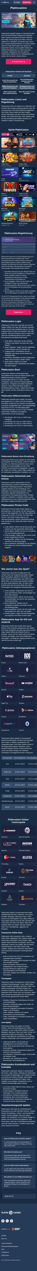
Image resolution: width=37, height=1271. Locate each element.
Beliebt (4, 134)
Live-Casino (12, 134)
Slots (30, 134)
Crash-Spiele (21, 134)
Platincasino (5, 1255)
